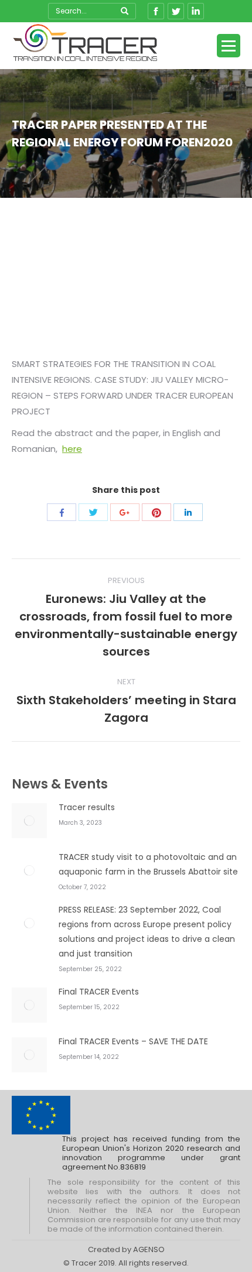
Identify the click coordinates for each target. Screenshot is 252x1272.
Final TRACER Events (99, 991)
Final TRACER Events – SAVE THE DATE (133, 1041)
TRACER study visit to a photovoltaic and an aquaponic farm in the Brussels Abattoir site (148, 864)
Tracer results (87, 807)
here (72, 449)
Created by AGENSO (126, 1249)
